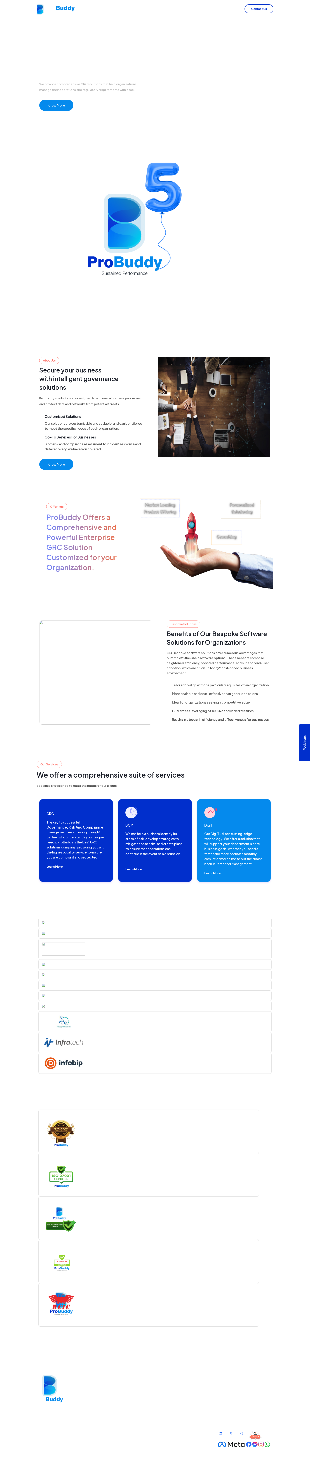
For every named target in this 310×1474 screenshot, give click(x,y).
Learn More (54, 866)
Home (135, 9)
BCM (119, 1393)
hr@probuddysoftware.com (243, 1420)
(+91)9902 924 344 (237, 1390)
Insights (204, 8)
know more (56, 464)
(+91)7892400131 (236, 1398)
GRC (119, 1387)
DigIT (119, 1399)
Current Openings (170, 1393)
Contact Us (259, 9)
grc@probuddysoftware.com (244, 1414)
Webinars (304, 742)
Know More (56, 105)
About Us (154, 8)
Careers (228, 8)
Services (179, 8)
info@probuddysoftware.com (245, 1408)
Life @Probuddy (169, 1387)
